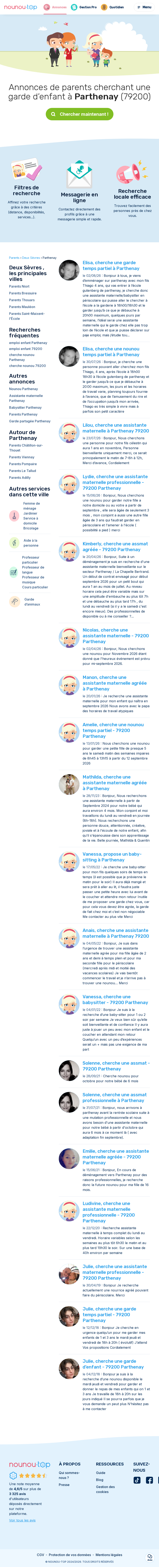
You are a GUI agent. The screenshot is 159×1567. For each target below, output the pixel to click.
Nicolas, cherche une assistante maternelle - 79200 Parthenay (116, 635)
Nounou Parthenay (23, 389)
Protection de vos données (70, 1555)
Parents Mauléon (22, 307)
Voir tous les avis (22, 1520)
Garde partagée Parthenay (30, 421)
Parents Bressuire (23, 293)
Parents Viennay (21, 457)
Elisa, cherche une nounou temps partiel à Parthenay (111, 351)
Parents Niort (19, 286)
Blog (99, 1480)
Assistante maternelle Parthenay (26, 398)
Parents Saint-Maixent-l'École (27, 316)
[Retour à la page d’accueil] (20, 7)
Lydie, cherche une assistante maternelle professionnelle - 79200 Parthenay (115, 482)
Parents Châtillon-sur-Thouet (26, 447)
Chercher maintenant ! (84, 114)
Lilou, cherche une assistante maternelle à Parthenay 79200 (116, 428)
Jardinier (30, 513)
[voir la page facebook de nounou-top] (149, 1480)
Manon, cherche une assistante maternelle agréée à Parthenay (115, 683)
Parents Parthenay (23, 414)
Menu (147, 7)
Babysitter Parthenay (25, 407)
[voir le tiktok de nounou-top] (137, 1480)
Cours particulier (35, 587)
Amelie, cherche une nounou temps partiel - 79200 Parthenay (113, 730)
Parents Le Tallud (22, 471)
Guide (100, 1473)
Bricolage (31, 528)
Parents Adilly (20, 477)
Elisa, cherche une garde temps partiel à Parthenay (111, 265)
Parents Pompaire (23, 464)
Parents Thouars (22, 300)
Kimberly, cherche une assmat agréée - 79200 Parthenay (115, 546)
